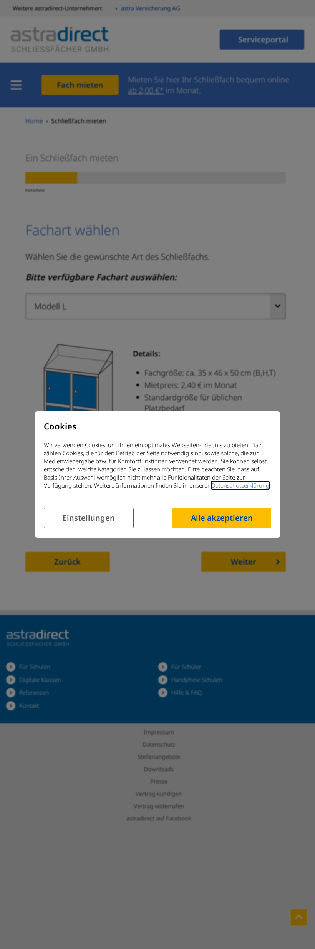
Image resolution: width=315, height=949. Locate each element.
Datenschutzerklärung (240, 485)
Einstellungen (89, 518)
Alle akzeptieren (222, 518)
